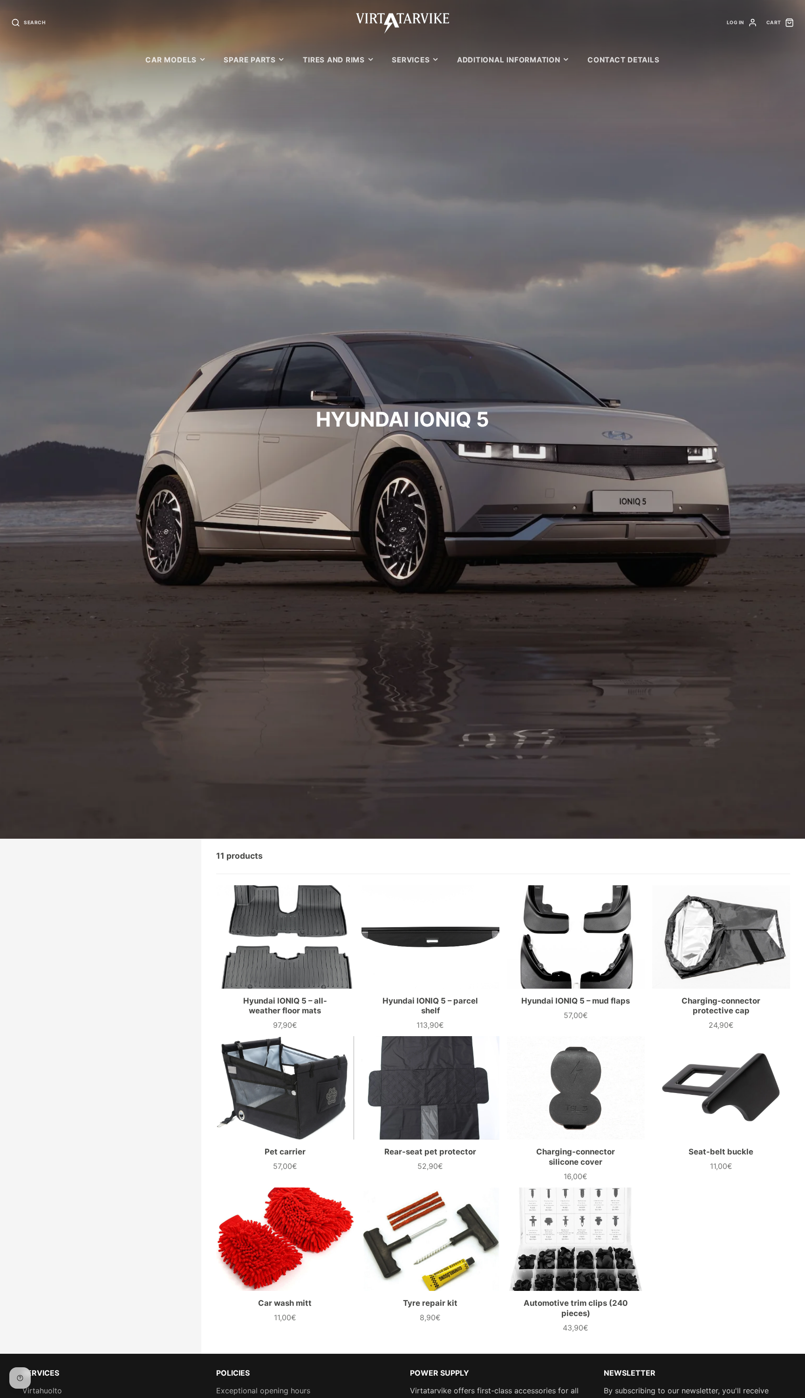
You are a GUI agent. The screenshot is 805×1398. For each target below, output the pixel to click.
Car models (171, 59)
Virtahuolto (42, 1390)
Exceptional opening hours (263, 1390)
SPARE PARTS (249, 59)
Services (411, 59)
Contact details (623, 59)
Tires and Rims (334, 59)
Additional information (508, 59)
